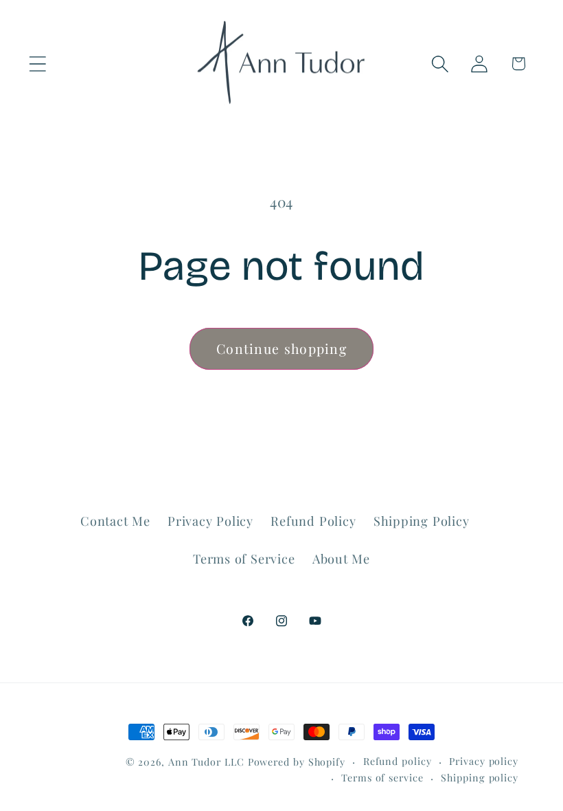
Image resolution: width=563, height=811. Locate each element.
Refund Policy (313, 520)
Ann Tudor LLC (206, 761)
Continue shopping (281, 348)
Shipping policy (479, 777)
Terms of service (382, 777)
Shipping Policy (422, 520)
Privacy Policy (210, 520)
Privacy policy (483, 761)
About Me (341, 558)
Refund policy (397, 761)
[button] (37, 63)
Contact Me (115, 520)
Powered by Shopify (296, 761)
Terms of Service (244, 558)
